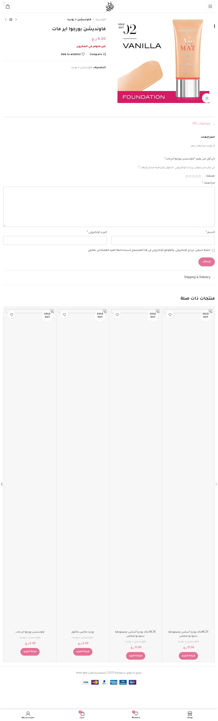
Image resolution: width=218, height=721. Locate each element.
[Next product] (5, 19)
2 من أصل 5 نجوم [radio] (196, 176)
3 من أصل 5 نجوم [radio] (193, 176)
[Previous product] (16, 19)
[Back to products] (10, 19)
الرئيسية (101, 19)
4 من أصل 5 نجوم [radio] (190, 176)
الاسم (210, 232)
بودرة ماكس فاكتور (83, 632)
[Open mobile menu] (210, 6)
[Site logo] (109, 6)
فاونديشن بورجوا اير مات (30, 632)
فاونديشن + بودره (79, 19)
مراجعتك (208, 183)
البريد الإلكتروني (97, 232)
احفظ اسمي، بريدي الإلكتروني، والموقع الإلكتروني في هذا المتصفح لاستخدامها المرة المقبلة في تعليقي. (148, 250)
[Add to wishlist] (170, 315)
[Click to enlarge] (207, 98)
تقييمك (210, 176)
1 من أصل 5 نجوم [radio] (199, 176)
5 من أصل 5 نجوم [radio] (187, 176)
